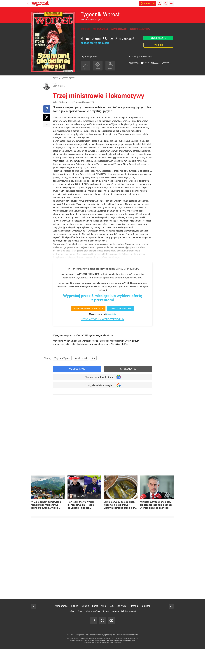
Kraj (93, 358)
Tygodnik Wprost (100, 14)
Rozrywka (122, 605)
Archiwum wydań (100, 29)
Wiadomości (81, 358)
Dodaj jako (99, 385)
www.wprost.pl (106, 642)
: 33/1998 (92, 19)
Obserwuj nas (99, 377)
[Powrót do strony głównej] (33, 606)
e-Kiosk (155, 62)
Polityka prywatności (128, 611)
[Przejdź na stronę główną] (27, 3)
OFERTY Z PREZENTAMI (120, 308)
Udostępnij (79, 368)
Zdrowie (85, 605)
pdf (85, 69)
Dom (111, 605)
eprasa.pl (144, 62)
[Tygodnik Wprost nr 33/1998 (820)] (53, 42)
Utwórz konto (158, 37)
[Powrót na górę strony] (171, 606)
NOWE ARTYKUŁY (102, 319)
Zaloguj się (111, 314)
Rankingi (145, 605)
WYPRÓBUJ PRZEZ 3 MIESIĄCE (88, 308)
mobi (110, 69)
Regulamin (115, 611)
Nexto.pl (166, 62)
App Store (111, 344)
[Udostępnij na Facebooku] (46, 109)
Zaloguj (158, 45)
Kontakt (80, 611)
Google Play (122, 344)
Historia (134, 605)
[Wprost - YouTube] (111, 620)
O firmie (72, 611)
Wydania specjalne (119, 29)
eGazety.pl (134, 62)
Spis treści (85, 29)
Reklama (106, 611)
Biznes (74, 605)
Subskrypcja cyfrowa (140, 29)
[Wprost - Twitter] (102, 620)
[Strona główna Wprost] (40, 3)
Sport (95, 605)
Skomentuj (130, 368)
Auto (103, 605)
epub (98, 69)
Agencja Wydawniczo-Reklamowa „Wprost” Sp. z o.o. (97, 635)
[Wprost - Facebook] (93, 620)
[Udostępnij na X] (46, 117)
